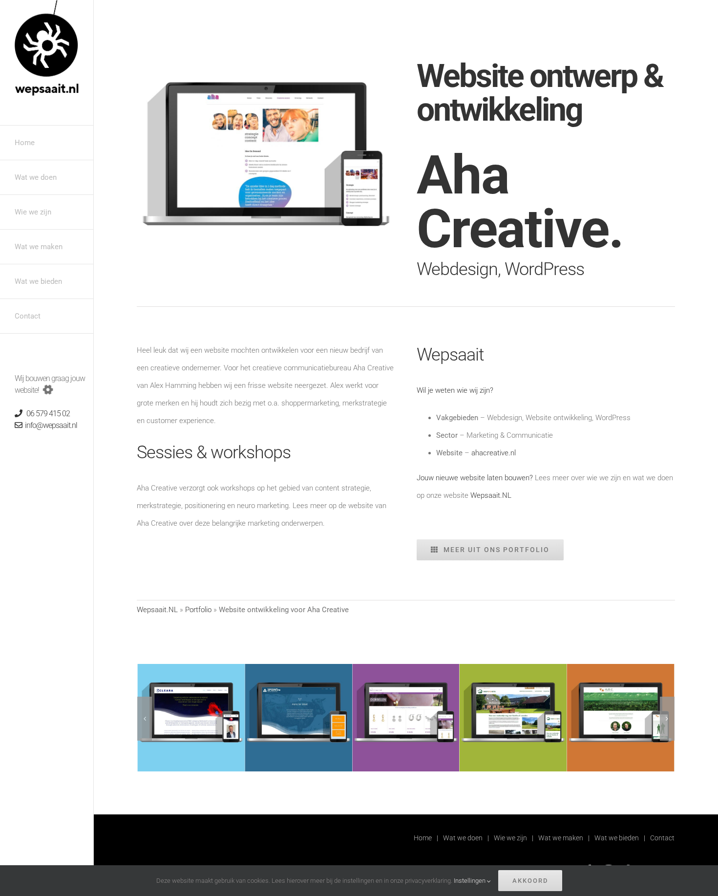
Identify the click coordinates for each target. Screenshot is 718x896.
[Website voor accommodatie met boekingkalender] (513, 668)
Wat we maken (560, 838)
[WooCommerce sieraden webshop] (406, 668)
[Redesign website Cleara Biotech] (191, 668)
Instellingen (470, 880)
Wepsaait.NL (490, 495)
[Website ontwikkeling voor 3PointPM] (298, 668)
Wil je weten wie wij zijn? (455, 390)
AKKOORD (530, 880)
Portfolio (198, 609)
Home (423, 838)
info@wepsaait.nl (49, 425)
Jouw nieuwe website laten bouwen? (475, 477)
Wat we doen (463, 838)
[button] (144, 719)
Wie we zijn (510, 838)
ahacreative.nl (493, 452)
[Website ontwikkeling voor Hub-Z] (621, 668)
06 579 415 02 (46, 413)
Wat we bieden (616, 838)
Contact (662, 838)
